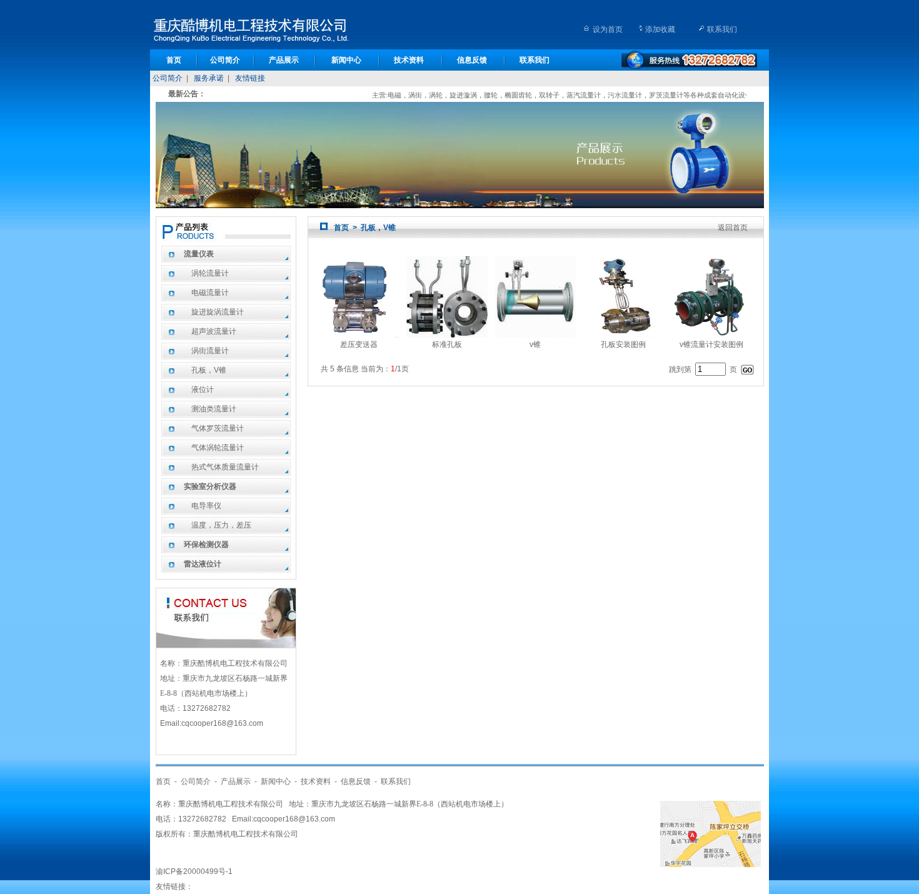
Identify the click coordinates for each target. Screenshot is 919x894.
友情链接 (250, 78)
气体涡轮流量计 (217, 447)
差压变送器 (359, 344)
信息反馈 (472, 60)
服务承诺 (209, 78)
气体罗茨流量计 (217, 428)
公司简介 (225, 60)
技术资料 (409, 60)
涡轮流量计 (210, 273)
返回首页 (733, 227)
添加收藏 (660, 29)
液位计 (202, 389)
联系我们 (722, 29)
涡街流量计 (210, 350)
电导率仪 (206, 505)
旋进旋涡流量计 (217, 312)
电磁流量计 (210, 292)
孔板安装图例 (623, 344)
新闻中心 (346, 60)
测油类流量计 (213, 408)
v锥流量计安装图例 (711, 344)
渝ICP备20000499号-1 (194, 871)
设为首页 (608, 29)
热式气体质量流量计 (225, 467)
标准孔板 (447, 344)
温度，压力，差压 (221, 525)
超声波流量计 (213, 331)
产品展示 (284, 60)
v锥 (535, 344)
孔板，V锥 (208, 370)
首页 (173, 60)
